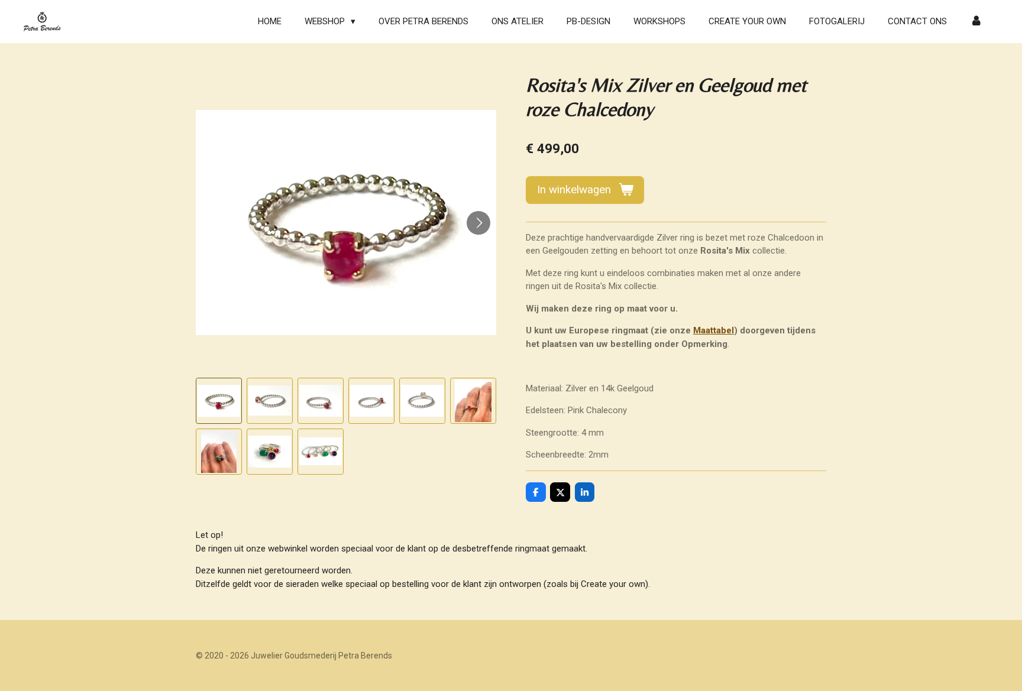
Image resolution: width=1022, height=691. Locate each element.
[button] (219, 401)
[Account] (976, 21)
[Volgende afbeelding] (478, 223)
